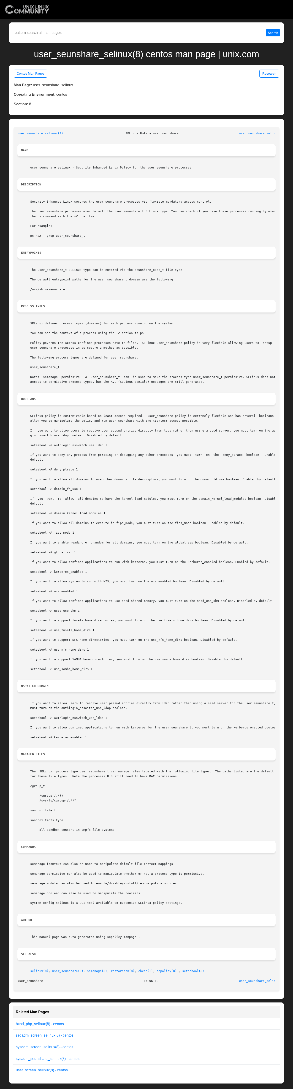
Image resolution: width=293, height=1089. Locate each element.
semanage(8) (97, 971)
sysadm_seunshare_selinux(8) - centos (47, 1059)
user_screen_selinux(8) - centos (42, 1070)
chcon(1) (145, 971)
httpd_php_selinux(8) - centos (40, 1024)
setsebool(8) (193, 971)
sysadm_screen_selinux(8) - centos (44, 1047)
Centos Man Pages (30, 73)
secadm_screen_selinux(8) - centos (44, 1035)
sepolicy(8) (167, 971)
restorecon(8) (123, 971)
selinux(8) (39, 971)
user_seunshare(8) (67, 971)
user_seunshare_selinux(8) (40, 133)
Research (269, 73)
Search (273, 33)
